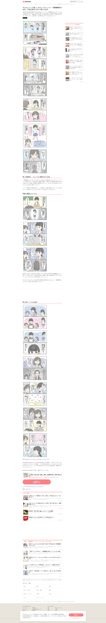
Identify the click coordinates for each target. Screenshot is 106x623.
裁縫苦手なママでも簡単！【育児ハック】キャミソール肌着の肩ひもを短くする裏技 (76, 61)
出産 (48, 610)
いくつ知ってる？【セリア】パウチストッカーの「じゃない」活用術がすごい (76, 79)
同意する (76, 615)
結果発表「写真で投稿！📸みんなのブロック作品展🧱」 (41, 511)
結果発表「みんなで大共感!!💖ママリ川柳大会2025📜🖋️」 (42, 517)
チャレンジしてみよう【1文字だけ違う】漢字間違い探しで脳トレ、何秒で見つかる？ (76, 67)
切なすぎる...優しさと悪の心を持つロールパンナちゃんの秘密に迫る (76, 44)
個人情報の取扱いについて (36, 609)
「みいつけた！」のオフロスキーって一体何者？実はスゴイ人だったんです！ (76, 50)
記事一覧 (24, 610)
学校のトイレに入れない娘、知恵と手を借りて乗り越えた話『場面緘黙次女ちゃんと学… (45, 544)
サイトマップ (25, 609)
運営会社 (33, 607)
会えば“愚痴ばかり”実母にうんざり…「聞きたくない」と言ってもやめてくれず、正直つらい (76, 73)
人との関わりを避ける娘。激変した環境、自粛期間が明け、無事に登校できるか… (45, 475)
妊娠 (48, 609)
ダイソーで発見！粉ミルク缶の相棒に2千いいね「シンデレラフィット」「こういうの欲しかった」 (76, 55)
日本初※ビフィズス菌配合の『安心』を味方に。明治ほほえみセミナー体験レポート (45, 496)
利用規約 (33, 610)
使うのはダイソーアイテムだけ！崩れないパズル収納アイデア (76, 33)
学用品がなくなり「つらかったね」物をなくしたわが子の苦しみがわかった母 (45, 558)
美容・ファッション (58, 607)
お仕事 (56, 609)
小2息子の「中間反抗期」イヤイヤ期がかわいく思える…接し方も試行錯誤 (45, 571)
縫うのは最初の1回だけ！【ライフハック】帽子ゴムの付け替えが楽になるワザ (76, 39)
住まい (56, 610)
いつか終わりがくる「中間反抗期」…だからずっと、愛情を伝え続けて (44, 564)
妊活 (48, 607)
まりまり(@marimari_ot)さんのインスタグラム (33, 486)
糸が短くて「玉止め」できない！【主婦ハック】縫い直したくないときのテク (76, 28)
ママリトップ (25, 607)
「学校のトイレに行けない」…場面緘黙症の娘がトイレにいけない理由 (44, 551)
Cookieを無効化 (76, 618)
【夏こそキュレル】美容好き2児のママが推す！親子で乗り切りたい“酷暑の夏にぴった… (45, 504)
